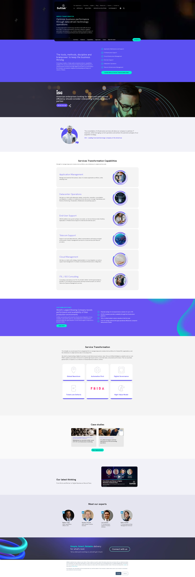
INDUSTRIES (88, 8)
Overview (85, 5)
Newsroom (102, 5)
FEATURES (82, 39)
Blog (97, 5)
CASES (104, 39)
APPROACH (80, 8)
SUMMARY (75, 39)
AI (74, 8)
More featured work (97, 450)
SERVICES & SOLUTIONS (100, 8)
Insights (92, 5)
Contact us (116, 5)
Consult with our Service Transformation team (116, 72)
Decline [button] (125, 573)
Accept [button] (118, 573)
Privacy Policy (75, 566)
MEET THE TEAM (111, 39)
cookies (125, 564)
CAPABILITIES (90, 39)
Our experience (77, 5)
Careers (109, 5)
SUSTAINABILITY (113, 8)
